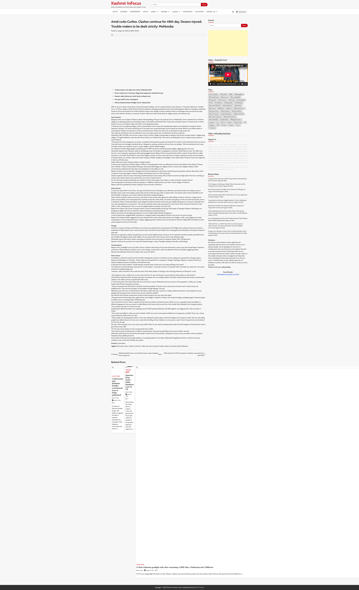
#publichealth (224, 119)
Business (123, 12)
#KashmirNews (225, 111)
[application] (228, 75)
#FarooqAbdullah (235, 97)
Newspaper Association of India (228, 274)
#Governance (222, 100)
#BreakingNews (239, 94)
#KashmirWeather (226, 114)
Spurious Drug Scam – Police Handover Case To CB (130, 382)
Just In (115, 12)
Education (199, 12)
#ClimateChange (213, 97)
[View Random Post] (232, 11)
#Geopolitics (212, 100)
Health (145, 12)
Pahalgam (211, 125)
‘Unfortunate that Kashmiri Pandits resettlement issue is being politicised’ (117, 387)
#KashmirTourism (214, 114)
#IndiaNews (218, 103)
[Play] (211, 84)
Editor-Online (134, 31)
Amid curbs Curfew (122, 346)
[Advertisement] (228, 43)
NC (245, 122)
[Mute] (242, 84)
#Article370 (223, 94)
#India (211, 103)
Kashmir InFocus (126, 3)
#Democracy (224, 97)
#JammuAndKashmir (215, 105)
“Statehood (212, 128)
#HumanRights (241, 100)
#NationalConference (230, 117)
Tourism (238, 125)
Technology (187, 12)
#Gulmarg (231, 100)
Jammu (153, 12)
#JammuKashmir (228, 105)
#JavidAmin (238, 105)
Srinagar (231, 125)
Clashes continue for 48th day (138, 346)
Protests (224, 125)
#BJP (230, 94)
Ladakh (175, 12)
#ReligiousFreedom (235, 119)
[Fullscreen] (245, 84)
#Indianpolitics (228, 103)
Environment (135, 12)
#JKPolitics (221, 108)
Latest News (122, 343)
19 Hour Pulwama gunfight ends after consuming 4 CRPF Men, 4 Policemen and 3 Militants (174, 567)
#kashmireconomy (239, 108)
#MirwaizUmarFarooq (215, 117)
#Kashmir (229, 108)
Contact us (210, 12)
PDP (218, 125)
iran (218, 122)
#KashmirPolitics (236, 111)
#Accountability (213, 94)
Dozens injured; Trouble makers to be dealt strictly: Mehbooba (168, 346)
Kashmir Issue (238, 122)
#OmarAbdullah (213, 119)
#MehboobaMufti (239, 114)
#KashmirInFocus (214, 111)
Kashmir (164, 12)
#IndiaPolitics (239, 103)
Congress (211, 122)
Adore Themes (199, 587)
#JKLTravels (212, 108)
